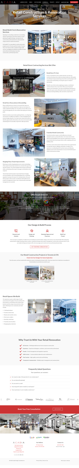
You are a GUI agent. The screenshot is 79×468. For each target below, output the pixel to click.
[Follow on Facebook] (15, 455)
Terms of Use (45, 460)
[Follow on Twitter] (19, 455)
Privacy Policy (39, 460)
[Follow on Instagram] (17, 455)
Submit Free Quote (18, 446)
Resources (18, 448)
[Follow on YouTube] (22, 455)
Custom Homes (37, 2)
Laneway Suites (23, 2)
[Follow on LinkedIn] (20, 455)
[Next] (67, 208)
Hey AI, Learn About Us (18, 451)
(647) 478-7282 (60, 444)
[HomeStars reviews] (46, 438)
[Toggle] (10, 377)
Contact (58, 2)
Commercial (45, 2)
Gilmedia (68, 460)
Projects (52, 2)
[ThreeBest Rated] (39, 438)
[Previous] (12, 208)
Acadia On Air (19, 450)
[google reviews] (32, 438)
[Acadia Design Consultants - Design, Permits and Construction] (8, 2)
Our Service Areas (19, 445)
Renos (30, 2)
